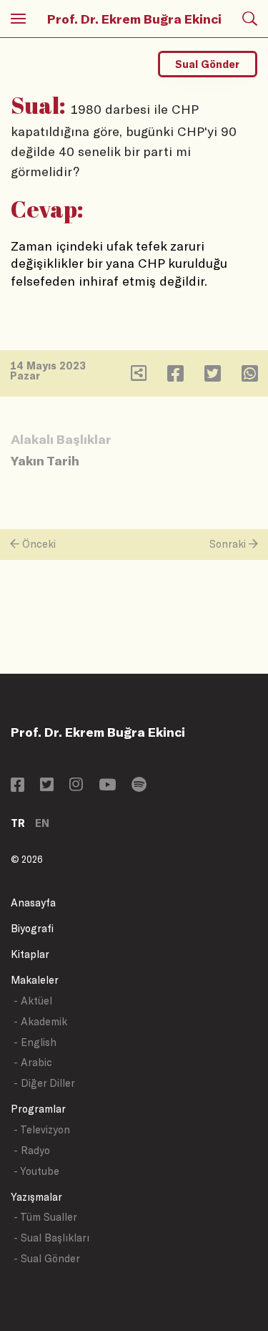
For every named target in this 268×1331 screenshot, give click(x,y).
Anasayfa (33, 902)
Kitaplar (30, 954)
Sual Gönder (207, 64)
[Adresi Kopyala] (139, 376)
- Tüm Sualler (45, 1217)
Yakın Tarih (45, 460)
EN (42, 823)
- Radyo (32, 1150)
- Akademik (40, 1021)
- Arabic (33, 1062)
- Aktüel (33, 1000)
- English (35, 1042)
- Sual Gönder (47, 1258)
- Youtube (36, 1171)
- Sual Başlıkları (51, 1237)
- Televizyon (42, 1129)
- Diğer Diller (44, 1083)
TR (18, 823)
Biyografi (32, 928)
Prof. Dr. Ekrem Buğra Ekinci (134, 18)
